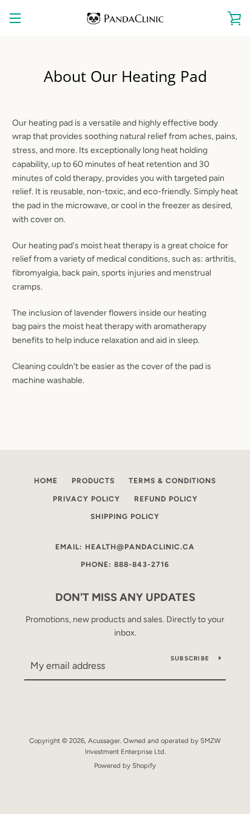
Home (46, 481)
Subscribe (190, 658)
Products (93, 481)
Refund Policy (166, 499)
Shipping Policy (125, 516)
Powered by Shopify (125, 765)
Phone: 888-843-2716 (125, 564)
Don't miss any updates (125, 597)
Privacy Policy (86, 499)
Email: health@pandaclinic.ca (125, 547)
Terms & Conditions (172, 481)
